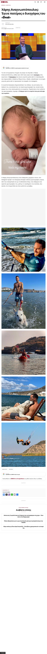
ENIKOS (4, 2)
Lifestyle (8, 5)
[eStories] (41, 2)
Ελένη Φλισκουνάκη (9, 24)
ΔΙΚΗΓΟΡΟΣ (4, 469)
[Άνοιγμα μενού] (44, 2)
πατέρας (36, 75)
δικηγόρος (12, 77)
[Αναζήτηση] (35, 2)
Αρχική (3, 5)
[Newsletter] (38, 2)
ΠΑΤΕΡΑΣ (11, 469)
